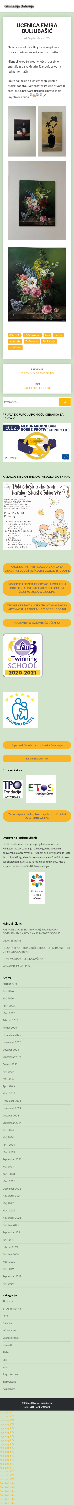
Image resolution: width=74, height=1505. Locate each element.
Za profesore (31, 341)
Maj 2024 (8, 1137)
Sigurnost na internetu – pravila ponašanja (37, 745)
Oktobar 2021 (11, 1225)
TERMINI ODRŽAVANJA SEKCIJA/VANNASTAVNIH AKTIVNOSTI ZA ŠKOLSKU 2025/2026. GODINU (37, 607)
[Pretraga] (65, 402)
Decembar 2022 (12, 1188)
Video (6, 1366)
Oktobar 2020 (11, 1254)
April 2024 (9, 1144)
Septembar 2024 (12, 1122)
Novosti (7, 1345)
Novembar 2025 (12, 1042)
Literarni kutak (11, 1337)
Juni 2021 (8, 1239)
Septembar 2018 (12, 1276)
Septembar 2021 (12, 1232)
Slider (6, 1352)
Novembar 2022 (12, 1195)
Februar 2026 (10, 1020)
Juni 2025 (8, 1071)
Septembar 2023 (12, 1159)
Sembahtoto (7, 1483)
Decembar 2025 (12, 1034)
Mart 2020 (9, 1261)
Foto (47, 334)
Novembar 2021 (12, 1217)
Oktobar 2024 (11, 1115)
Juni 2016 (8, 1283)
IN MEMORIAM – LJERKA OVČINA (23, 958)
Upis (5, 1359)
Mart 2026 (9, 1013)
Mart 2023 (9, 1181)
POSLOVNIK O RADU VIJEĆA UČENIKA (37, 622)
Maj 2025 (8, 1078)
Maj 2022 (8, 1203)
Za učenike (15, 347)
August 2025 (10, 1064)
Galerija (58, 334)
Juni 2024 (8, 1129)
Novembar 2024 (12, 1108)
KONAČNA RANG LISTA (17, 966)
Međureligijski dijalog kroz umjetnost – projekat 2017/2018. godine (37, 815)
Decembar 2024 (12, 1100)
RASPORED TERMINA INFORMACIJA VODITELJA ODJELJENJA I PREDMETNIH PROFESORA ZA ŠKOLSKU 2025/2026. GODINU (37, 587)
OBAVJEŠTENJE (12, 940)
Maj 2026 (8, 998)
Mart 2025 (9, 1093)
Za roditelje (49, 341)
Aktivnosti (14, 334)
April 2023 (9, 1173)
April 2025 (9, 1086)
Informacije (14, 341)
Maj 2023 (8, 1166)
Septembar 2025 (12, 1056)
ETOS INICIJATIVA (37, 758)
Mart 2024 (9, 1152)
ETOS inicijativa (32, 334)
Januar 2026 (10, 1027)
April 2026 (9, 1005)
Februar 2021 (10, 1247)
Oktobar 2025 (11, 1049)
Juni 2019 (8, 1268)
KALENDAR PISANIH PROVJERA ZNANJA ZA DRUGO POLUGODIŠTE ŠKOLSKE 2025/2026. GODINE (37, 568)
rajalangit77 (7, 1412)
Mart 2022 (9, 1210)
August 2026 (10, 983)
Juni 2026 (8, 991)
